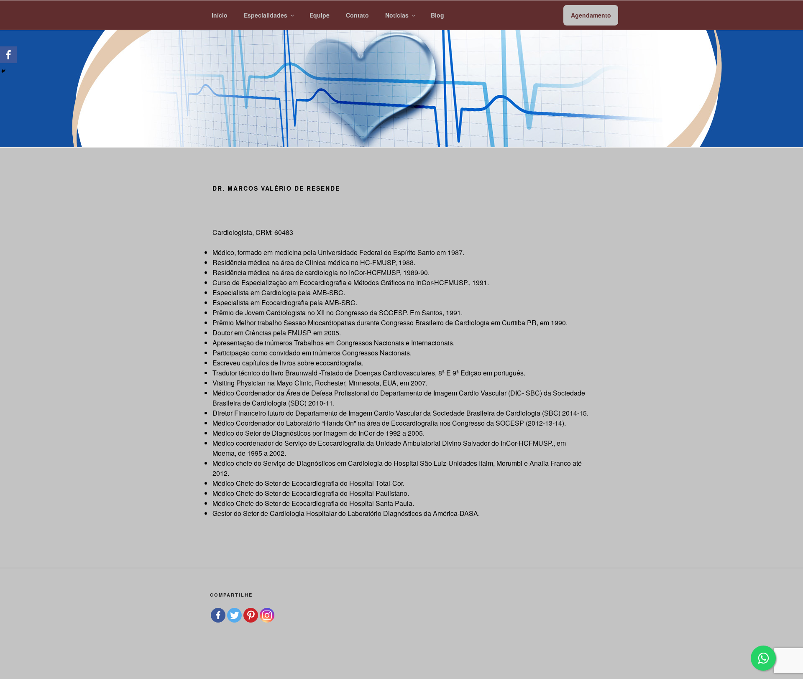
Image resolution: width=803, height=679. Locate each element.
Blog (437, 15)
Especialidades (265, 15)
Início (220, 15)
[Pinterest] (250, 615)
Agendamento (591, 15)
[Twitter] (234, 615)
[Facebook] (8, 54)
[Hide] (3, 71)
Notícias (397, 15)
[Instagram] (267, 615)
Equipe (319, 15)
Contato (357, 15)
